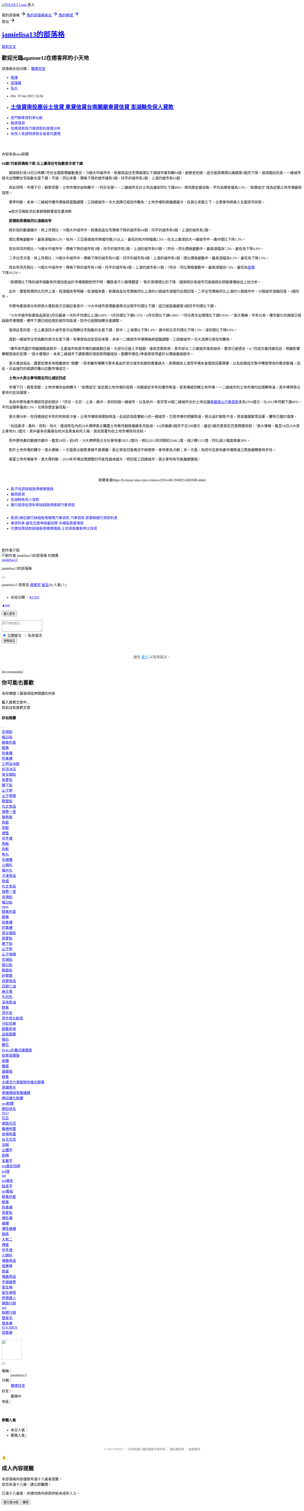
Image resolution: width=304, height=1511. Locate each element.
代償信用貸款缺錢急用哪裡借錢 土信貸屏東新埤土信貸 (54, 528)
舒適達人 (9, 1298)
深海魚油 (9, 1002)
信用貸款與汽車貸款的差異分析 (36, 128)
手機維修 (9, 1282)
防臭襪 (7, 758)
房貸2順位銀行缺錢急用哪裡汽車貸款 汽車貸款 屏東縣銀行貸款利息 (64, 518)
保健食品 (9, 981)
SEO (5, 1113)
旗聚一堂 (9, 812)
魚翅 (5, 881)
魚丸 (5, 854)
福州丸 (7, 870)
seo (4, 1307)
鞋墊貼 (7, 801)
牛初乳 (7, 997)
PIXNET (119, 1449)
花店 (5, 1118)
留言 (45, 585)
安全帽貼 (9, 774)
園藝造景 (9, 1029)
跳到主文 (9, 47)
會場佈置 (9, 1134)
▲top (6, 605)
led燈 (6, 1171)
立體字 (7, 1150)
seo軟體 (8, 1103)
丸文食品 (9, 806)
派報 (5, 1145)
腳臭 (5, 748)
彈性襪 (7, 1218)
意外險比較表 (12, 1018)
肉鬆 (5, 828)
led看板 (7, 1191)
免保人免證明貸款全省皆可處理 (36, 134)
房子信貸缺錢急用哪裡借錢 (32, 489)
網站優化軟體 (12, 1098)
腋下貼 (7, 785)
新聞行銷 (9, 1313)
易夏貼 (7, 780)
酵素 (5, 1007)
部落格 (16, 83)
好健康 (7, 976)
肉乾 (5, 849)
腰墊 (5, 1066)
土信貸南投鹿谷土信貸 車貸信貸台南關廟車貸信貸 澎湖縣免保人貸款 (92, 107)
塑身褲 (7, 1323)
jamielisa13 (10, 560)
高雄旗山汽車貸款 (224, 402)
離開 (25, 1502)
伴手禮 (7, 838)
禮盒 (5, 833)
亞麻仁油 (9, 986)
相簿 (14, 77)
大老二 (7, 1239)
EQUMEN (9, 1327)
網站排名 (9, 1109)
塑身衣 (7, 1318)
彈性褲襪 (9, 1229)
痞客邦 (35, 585)
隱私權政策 (177, 1449)
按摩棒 (7, 1266)
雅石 (5, 1039)
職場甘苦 (38, 69)
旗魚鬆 (7, 817)
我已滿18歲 (11, 1502)
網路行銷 (9, 1303)
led (4, 1176)
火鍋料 (7, 865)
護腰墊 (7, 1071)
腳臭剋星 (9, 742)
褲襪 (5, 1223)
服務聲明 (194, 1449)
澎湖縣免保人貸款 (25, 500)
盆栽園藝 (9, 1034)
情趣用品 (9, 1261)
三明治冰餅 (11, 764)
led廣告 (7, 1181)
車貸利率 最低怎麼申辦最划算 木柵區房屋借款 (47, 523)
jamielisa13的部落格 (33, 34)
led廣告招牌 (11, 1166)
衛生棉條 (9, 1293)
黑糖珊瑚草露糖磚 (16, 1093)
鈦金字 (7, 1186)
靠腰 (5, 1061)
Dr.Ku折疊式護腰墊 (17, 1050)
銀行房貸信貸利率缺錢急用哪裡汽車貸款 (43, 505)
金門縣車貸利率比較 (27, 118)
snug (5, 906)
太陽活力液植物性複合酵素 (23, 1082)
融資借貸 (18, 123)
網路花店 (9, 1123)
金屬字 (7, 1161)
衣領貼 (7, 732)
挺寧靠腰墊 (11, 1055)
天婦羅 (7, 860)
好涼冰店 (9, 769)
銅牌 (5, 1155)
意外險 (7, 1013)
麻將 (5, 1234)
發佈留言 (9, 640)
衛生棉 (7, 1287)
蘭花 (5, 1045)
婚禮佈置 (9, 1129)
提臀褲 (7, 1333)
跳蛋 (5, 1271)
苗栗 (251, 267)
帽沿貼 (7, 737)
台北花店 (9, 1139)
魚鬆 (5, 822)
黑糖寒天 (9, 1087)
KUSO (34, 597)
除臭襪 (7, 753)
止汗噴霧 (9, 796)
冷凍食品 (9, 876)
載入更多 (9, 613)
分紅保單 (9, 1023)
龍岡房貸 (18, 494)
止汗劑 (7, 790)
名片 (14, 88)
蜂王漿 (7, 991)
